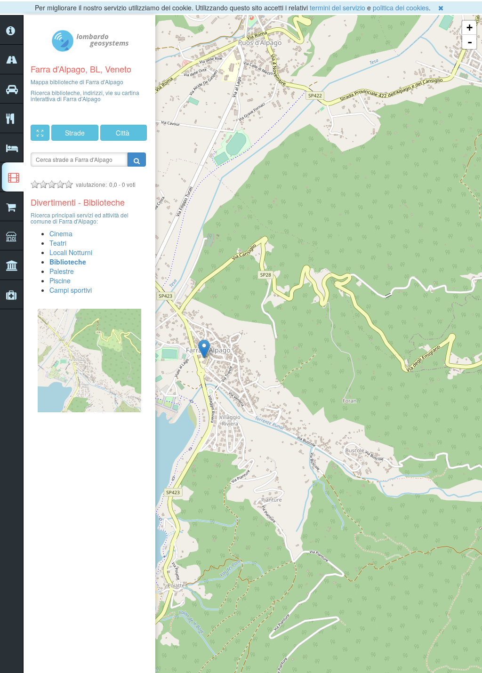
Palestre (61, 271)
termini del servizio (337, 7)
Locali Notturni (70, 252)
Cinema (60, 233)
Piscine (60, 280)
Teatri (57, 243)
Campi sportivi (70, 290)
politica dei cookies (401, 7)
